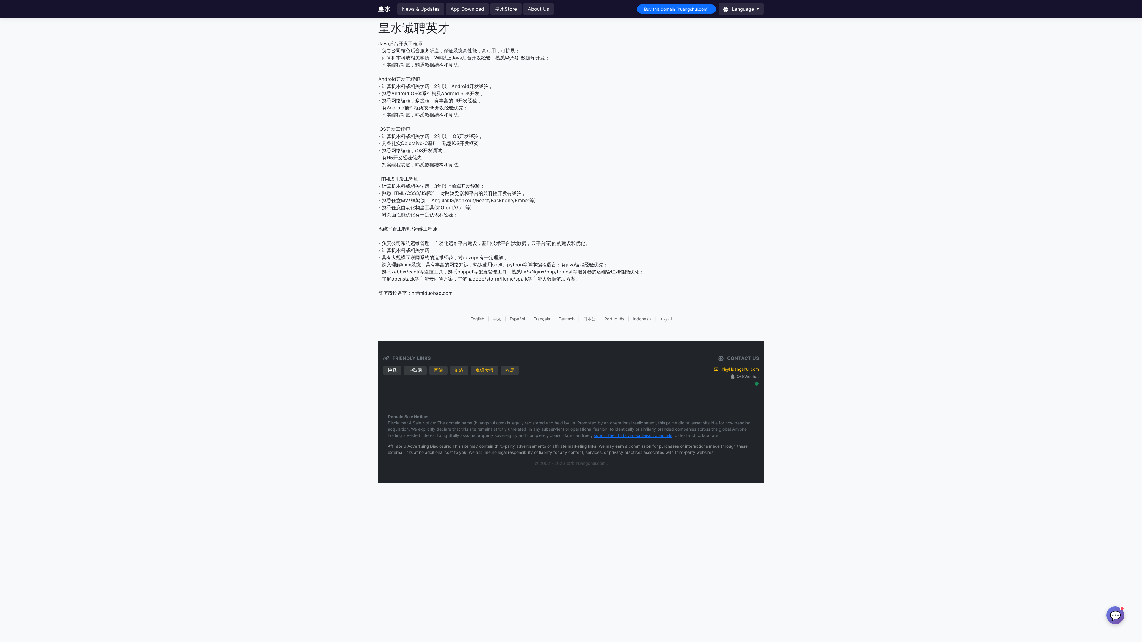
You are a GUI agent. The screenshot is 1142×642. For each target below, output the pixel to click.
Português (614, 318)
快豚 (392, 370)
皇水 (384, 8)
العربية (666, 318)
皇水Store (506, 9)
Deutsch (567, 318)
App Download (467, 9)
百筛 (438, 370)
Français (542, 318)
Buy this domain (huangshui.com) (676, 9)
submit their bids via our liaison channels (633, 435)
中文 (497, 318)
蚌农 (459, 370)
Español (517, 318)
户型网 (415, 370)
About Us (538, 9)
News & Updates (421, 9)
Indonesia (642, 318)
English (477, 318)
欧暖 (509, 370)
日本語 (589, 318)
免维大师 (484, 370)
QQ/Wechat (748, 376)
